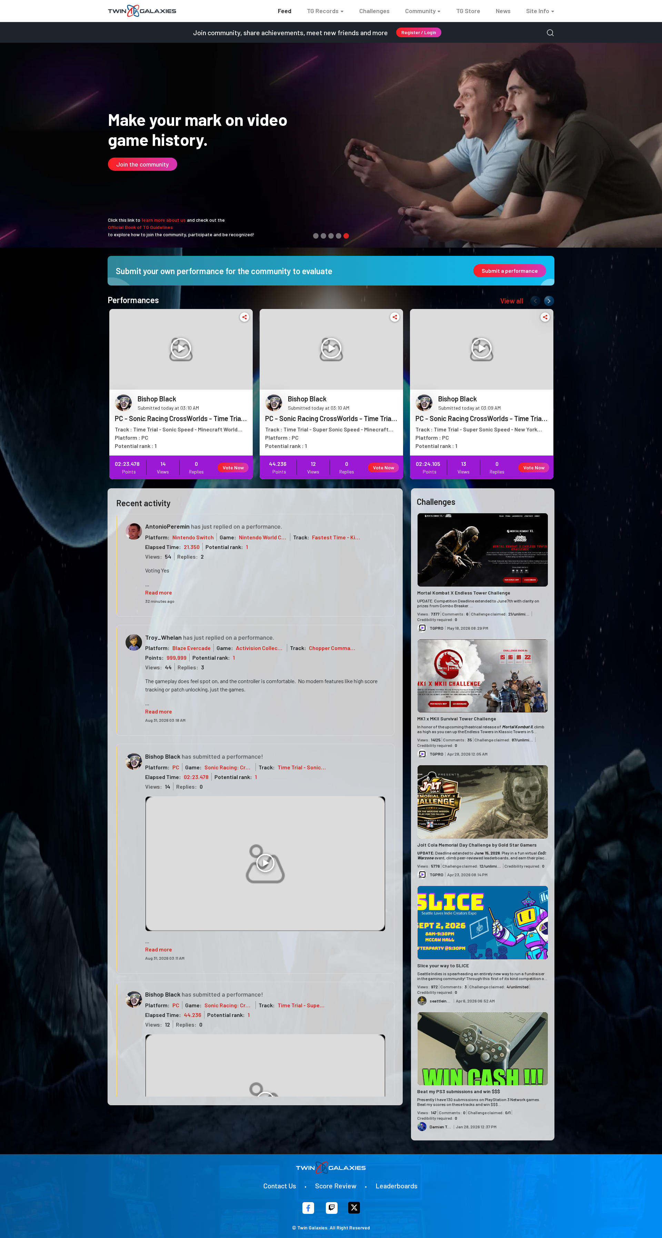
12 (167, 1024)
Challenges (374, 10)
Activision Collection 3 (264, 648)
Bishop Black (162, 756)
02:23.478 (196, 776)
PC (175, 767)
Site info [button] (537, 10)
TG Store (468, 10)
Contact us (279, 1185)
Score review (336, 1185)
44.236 (192, 1014)
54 (168, 556)
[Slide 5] (346, 236)
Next (547, 299)
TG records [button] (323, 10)
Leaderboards (396, 1185)
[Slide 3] (331, 236)
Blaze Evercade (191, 648)
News (503, 10)
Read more (158, 592)
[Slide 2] (323, 236)
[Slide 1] (316, 236)
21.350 (192, 546)
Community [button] (420, 10)
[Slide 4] (338, 236)
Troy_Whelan (163, 637)
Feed (284, 10)
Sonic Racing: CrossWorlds (238, 767)
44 (168, 667)
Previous (533, 299)
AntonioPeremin (167, 526)
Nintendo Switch (193, 537)
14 (167, 786)
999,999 (177, 657)
